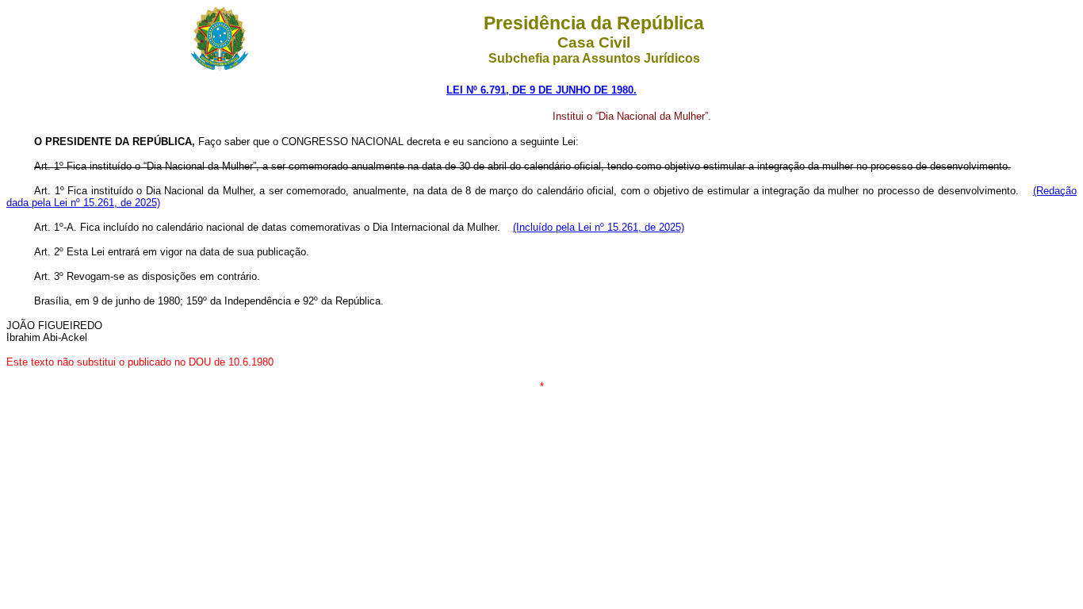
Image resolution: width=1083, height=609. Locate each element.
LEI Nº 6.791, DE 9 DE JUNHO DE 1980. (541, 90)
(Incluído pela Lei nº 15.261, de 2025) (598, 227)
